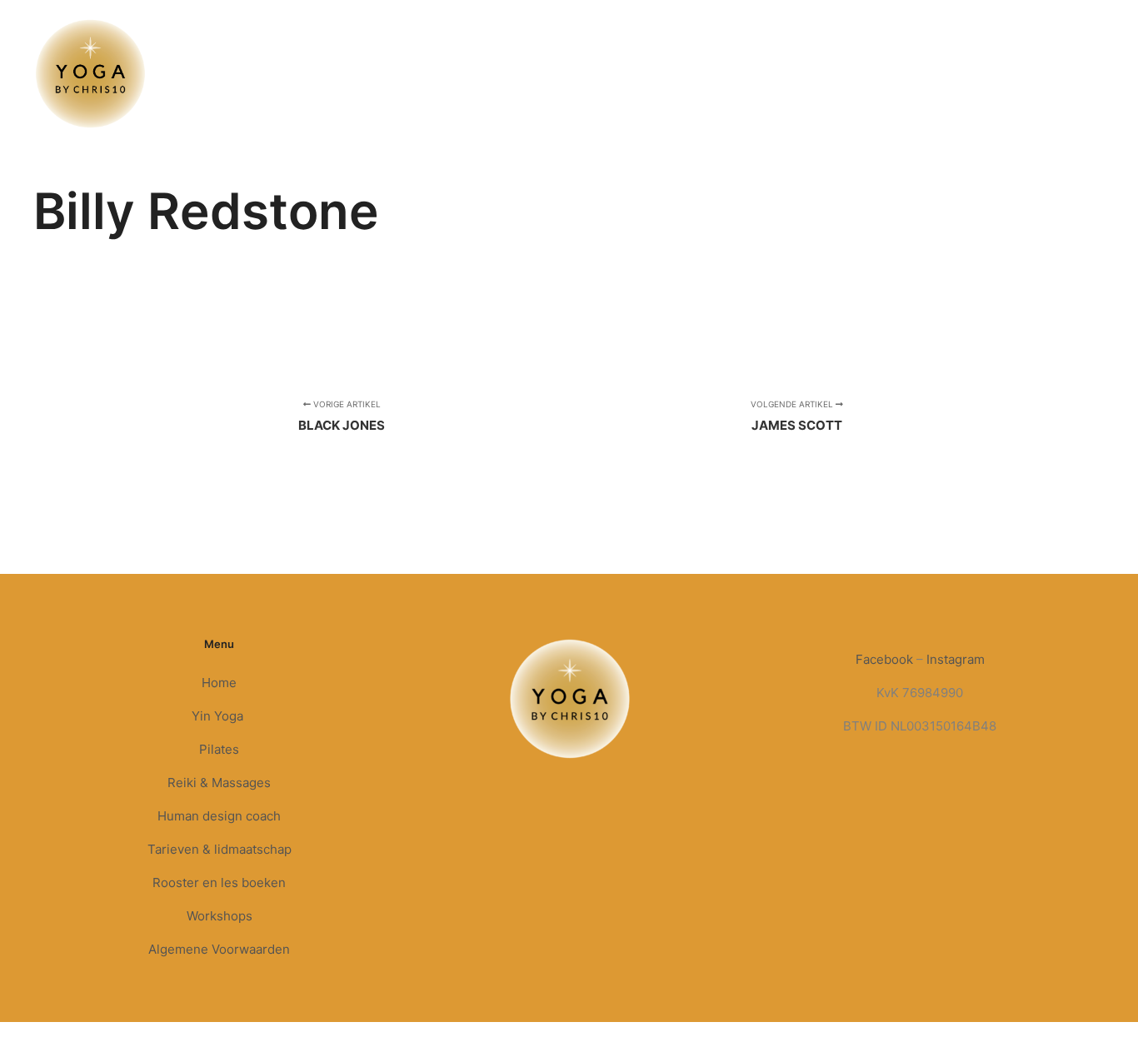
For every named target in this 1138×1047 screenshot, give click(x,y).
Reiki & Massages (219, 782)
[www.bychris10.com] (90, 73)
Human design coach (219, 816)
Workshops (219, 916)
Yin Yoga (219, 716)
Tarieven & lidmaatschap (219, 849)
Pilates (219, 749)
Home (219, 683)
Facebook (884, 659)
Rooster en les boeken (219, 882)
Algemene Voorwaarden (219, 949)
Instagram (955, 659)
